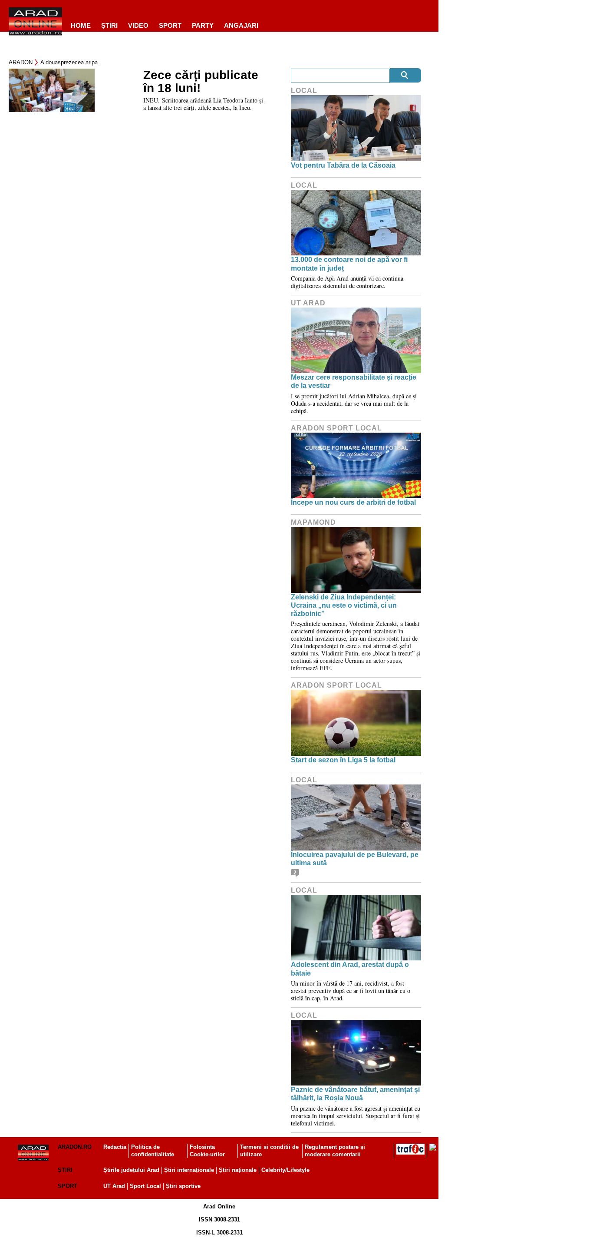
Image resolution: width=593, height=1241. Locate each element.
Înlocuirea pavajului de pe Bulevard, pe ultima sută (354, 859)
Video (138, 25)
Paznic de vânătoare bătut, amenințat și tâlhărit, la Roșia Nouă (355, 1094)
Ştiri (109, 25)
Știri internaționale (189, 1170)
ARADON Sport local (336, 428)
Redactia (114, 1147)
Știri (65, 1170)
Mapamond (313, 522)
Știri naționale (238, 1170)
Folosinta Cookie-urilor (207, 1151)
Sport (170, 25)
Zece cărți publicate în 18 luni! (200, 82)
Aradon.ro (75, 1147)
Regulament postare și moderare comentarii (335, 1151)
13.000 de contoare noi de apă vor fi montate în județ (349, 263)
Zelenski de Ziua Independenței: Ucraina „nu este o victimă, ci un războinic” (344, 605)
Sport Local (145, 1186)
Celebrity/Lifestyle (285, 1170)
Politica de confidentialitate (152, 1151)
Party (203, 25)
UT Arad (308, 303)
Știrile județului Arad (131, 1170)
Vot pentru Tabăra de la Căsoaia (343, 165)
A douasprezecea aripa (69, 62)
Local (304, 90)
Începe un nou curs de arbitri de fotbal (353, 502)
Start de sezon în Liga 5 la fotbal (343, 760)
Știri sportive (183, 1186)
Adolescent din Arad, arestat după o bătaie (350, 968)
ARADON (21, 62)
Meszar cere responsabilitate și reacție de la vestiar (353, 381)
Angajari (241, 25)
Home (81, 25)
